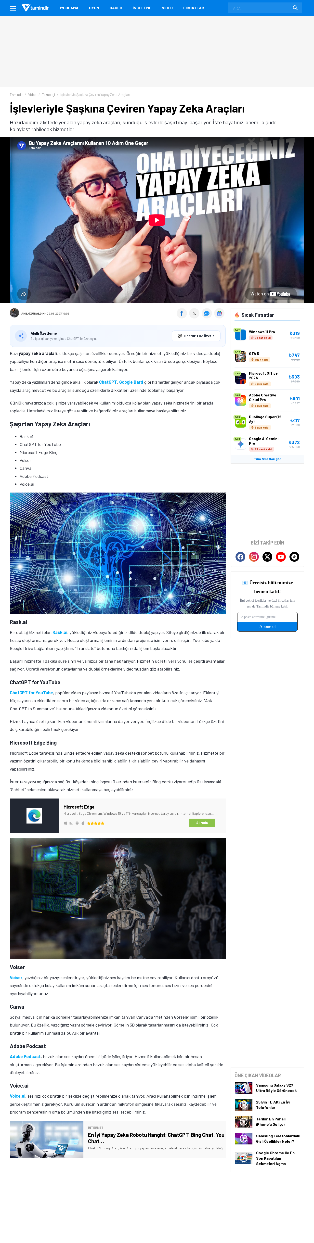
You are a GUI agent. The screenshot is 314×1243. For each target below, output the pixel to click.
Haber (116, 7)
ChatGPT (108, 382)
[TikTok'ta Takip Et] (294, 557)
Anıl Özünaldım (33, 313)
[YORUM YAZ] (208, 316)
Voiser (16, 977)
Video (167, 7)
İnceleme (142, 7)
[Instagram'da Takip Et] (254, 557)
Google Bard (131, 382)
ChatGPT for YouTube (31, 692)
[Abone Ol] (219, 313)
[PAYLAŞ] (183, 316)
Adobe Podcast (25, 1056)
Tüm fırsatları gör (267, 459)
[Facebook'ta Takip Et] (240, 557)
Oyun (94, 7)
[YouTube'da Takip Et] (281, 557)
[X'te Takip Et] (267, 557)
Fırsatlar (193, 7)
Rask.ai (59, 632)
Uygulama (68, 7)
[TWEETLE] (195, 316)
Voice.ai (17, 1096)
